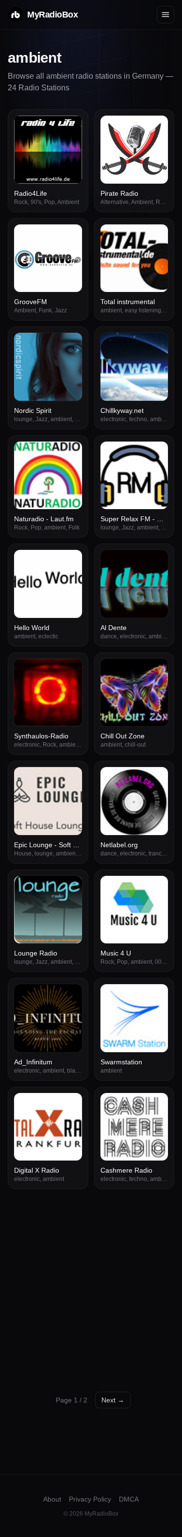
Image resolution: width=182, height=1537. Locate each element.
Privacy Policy (90, 1499)
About (52, 1499)
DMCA (129, 1499)
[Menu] (165, 14)
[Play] (69, 128)
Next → (112, 1400)
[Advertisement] (91, 1285)
